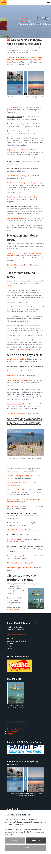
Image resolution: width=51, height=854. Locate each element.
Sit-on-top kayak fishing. (18, 380)
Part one (11, 371)
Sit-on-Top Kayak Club (14, 731)
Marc (26, 321)
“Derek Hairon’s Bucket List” (16, 490)
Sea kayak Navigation (16, 333)
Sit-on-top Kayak (14, 610)
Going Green (11, 734)
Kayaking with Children (17, 359)
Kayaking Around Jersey (17, 150)
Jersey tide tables (15, 265)
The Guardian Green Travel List (21, 563)
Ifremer (9, 285)
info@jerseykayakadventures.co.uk (17, 634)
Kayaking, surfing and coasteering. (22, 197)
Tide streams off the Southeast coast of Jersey (25, 254)
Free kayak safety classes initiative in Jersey (23, 500)
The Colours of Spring (16, 176)
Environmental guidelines (15, 729)
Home (24, 18)
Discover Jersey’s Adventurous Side (23, 556)
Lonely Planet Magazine (17, 506)
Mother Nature (13, 539)
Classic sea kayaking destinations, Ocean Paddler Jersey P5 (23, 477)
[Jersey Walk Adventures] (25, 666)
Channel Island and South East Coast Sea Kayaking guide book (24, 59)
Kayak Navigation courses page (30, 349)
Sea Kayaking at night (16, 218)
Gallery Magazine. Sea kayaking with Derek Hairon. (21, 484)
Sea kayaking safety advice (15, 413)
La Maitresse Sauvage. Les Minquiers (23, 183)
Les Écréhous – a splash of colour (18, 107)
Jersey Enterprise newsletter (20, 567)
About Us (24, 21)
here (39, 307)
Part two (11, 375)
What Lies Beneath (15, 530)
